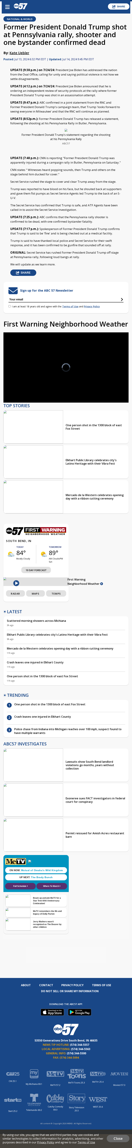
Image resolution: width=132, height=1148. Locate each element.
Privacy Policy (92, 306)
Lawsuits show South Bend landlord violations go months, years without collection (90, 765)
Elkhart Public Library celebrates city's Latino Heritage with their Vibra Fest (91, 461)
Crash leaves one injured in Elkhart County (35, 662)
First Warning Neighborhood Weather (84, 582)
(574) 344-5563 (80, 1049)
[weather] (11, 554)
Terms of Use (70, 306)
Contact (46, 985)
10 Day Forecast (36, 570)
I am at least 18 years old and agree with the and (56, 306)
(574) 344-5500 (76, 1053)
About (26, 985)
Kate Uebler (19, 53)
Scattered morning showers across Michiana (36, 621)
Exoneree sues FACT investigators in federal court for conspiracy (95, 800)
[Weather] (36, 534)
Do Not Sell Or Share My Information (70, 991)
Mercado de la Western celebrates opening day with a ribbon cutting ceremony (95, 496)
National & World (19, 19)
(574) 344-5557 (79, 1045)
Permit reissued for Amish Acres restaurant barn (95, 835)
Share (121, 6)
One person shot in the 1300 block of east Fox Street (94, 426)
